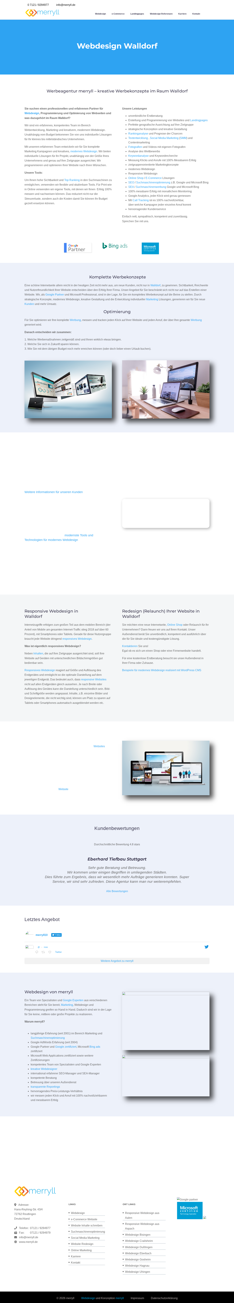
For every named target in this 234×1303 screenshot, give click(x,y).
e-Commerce (118, 14)
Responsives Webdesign (39, 670)
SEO (131, 182)
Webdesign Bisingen (137, 1234)
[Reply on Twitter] (37, 952)
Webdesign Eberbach (138, 1253)
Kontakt (196, 14)
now (46, 947)
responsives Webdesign (77, 638)
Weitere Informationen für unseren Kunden (53, 492)
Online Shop (136, 178)
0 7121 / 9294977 (38, 4)
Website (63, 789)
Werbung (75, 320)
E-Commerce (154, 178)
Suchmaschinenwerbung (151, 186)
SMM (183, 138)
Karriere (182, 14)
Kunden (29, 304)
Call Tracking (141, 200)
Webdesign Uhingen (137, 1271)
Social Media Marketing (164, 138)
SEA (131, 186)
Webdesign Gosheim (138, 1259)
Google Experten (73, 1000)
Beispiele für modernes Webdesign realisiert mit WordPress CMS (161, 670)
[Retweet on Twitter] (44, 952)
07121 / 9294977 (40, 1228)
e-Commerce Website (84, 1219)
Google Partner (54, 294)
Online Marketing (81, 1250)
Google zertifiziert (65, 1046)
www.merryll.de (28, 1241)
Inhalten (38, 653)
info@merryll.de (28, 1237)
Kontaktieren (130, 646)
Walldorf (155, 285)
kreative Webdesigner (44, 1068)
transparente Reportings (45, 1086)
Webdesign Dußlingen (138, 1247)
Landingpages (137, 14)
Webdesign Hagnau (137, 1265)
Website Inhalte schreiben (86, 1225)
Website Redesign (82, 1243)
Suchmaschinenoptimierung (153, 182)
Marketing (152, 299)
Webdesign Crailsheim (139, 1240)
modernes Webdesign (83, 151)
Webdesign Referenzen (161, 14)
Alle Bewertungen (117, 891)
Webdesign (100, 14)
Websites (99, 746)
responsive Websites (93, 679)
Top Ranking (72, 180)
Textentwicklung (138, 138)
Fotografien (135, 146)
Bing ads (94, 1046)
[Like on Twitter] (50, 952)
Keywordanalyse (138, 155)
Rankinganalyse (138, 133)
